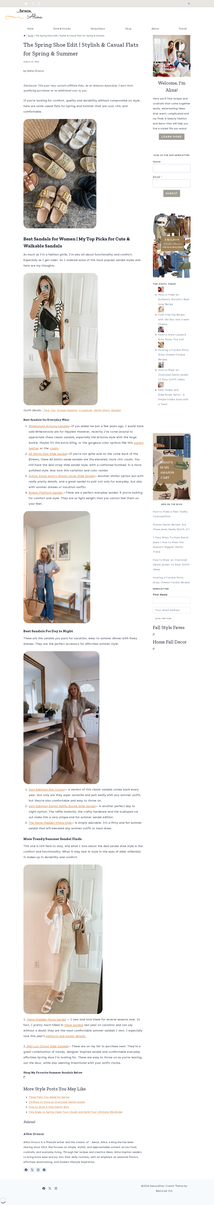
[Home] (24, 35)
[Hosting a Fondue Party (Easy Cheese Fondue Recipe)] (174, 345)
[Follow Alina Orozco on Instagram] (38, 1169)
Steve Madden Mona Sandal (46, 1019)
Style (30, 28)
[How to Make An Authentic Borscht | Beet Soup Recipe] (174, 289)
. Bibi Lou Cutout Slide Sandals (46, 1046)
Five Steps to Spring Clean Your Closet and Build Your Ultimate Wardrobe (75, 1112)
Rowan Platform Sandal (46, 492)
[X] (32, 3)
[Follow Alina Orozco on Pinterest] (44, 1169)
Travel (183, 28)
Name (156, 161)
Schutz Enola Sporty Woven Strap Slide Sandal (61, 476)
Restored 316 (164, 1190)
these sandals (73, 1025)
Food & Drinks (62, 28)
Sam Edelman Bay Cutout (47, 789)
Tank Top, (49, 410)
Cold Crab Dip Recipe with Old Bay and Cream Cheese (173, 319)
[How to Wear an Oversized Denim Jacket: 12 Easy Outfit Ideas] (174, 365)
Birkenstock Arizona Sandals (49, 426)
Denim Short (101, 410)
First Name (160, 594)
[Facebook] (26, 3)
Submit (172, 193)
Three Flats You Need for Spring (49, 1097)
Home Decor (98, 28)
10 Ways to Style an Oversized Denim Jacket (57, 1102)
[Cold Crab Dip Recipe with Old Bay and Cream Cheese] (174, 309)
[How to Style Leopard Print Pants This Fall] (174, 329)
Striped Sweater (67, 410)
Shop (128, 28)
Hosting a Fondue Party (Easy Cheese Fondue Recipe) (173, 354)
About (155, 28)
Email (157, 177)
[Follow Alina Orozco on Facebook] (26, 1169)
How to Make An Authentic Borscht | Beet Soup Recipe (174, 299)
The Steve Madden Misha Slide (50, 822)
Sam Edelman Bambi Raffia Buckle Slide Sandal (62, 806)
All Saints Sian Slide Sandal (48, 454)
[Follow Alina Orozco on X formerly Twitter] (32, 1169)
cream (54, 448)
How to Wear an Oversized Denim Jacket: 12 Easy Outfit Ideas (173, 374)
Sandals (116, 410)
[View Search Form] (189, 3)
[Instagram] (39, 3)
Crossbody (85, 410)
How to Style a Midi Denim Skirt (49, 1107)
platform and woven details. (66, 1036)
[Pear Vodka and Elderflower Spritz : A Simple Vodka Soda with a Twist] (174, 385)
